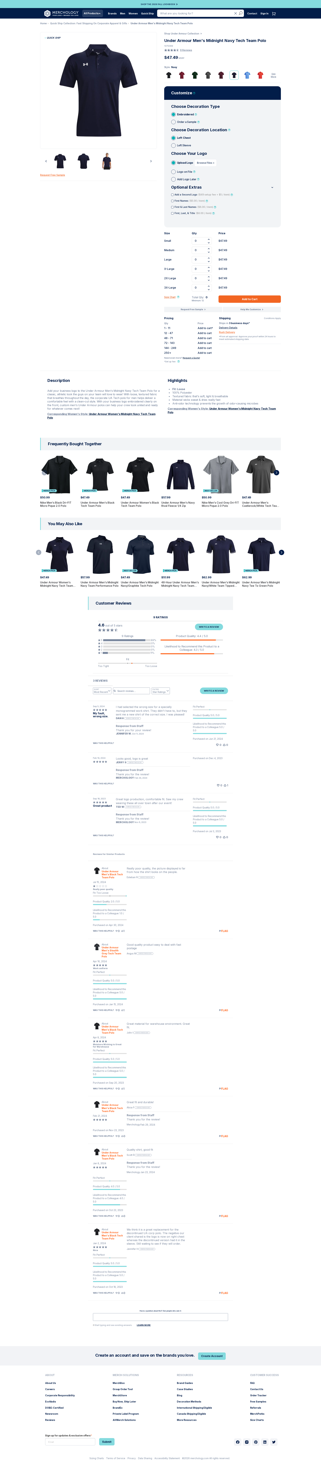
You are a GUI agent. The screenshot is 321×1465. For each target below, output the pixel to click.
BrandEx (119, 1407)
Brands (112, 13)
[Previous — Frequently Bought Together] (44, 472)
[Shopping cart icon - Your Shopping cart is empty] (274, 17)
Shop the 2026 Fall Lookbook (158, 4)
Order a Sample (187, 122)
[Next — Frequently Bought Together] (276, 472)
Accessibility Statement (167, 1458)
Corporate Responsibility (61, 1395)
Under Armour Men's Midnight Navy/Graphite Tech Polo (140, 584)
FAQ (254, 1383)
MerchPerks (259, 1413)
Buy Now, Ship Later (126, 1401)
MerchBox (120, 1383)
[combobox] (102, 691)
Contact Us (258, 1389)
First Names (190, 200)
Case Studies (186, 1389)
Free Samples (259, 1401)
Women (133, 13)
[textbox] (160, 1317)
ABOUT (50, 1375)
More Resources (188, 1420)
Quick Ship (147, 13)
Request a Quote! (191, 358)
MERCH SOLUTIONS (126, 1375)
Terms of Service (115, 1458)
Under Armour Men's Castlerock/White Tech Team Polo (260, 506)
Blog (181, 1395)
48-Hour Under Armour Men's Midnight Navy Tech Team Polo (180, 585)
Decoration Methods (190, 1401)
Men (122, 13)
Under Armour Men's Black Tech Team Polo (98, 504)
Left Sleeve (184, 145)
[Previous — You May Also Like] (38, 552)
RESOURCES (185, 1375)
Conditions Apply (272, 318)
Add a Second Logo (202, 194)
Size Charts (258, 1420)
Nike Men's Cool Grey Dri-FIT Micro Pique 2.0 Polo (220, 504)
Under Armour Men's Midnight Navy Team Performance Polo (100, 584)
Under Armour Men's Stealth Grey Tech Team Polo (111, 952)
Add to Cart (249, 299)
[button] (127, 640)
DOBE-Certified (56, 1407)
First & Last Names (194, 206)
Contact (252, 13)
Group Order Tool (124, 1389)
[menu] (61, 1399)
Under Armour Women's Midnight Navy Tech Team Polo (56, 585)
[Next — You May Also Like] (281, 552)
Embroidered (185, 114)
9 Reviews (186, 50)
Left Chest (184, 137)
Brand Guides (186, 1383)
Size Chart (170, 297)
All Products (91, 13)
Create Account (212, 1356)
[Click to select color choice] (168, 75)
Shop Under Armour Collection (181, 33)
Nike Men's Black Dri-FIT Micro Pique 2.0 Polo (55, 504)
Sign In (264, 13)
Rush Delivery (227, 332)
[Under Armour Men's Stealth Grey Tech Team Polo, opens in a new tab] (97, 950)
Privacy (132, 1458)
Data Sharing (145, 1458)
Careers (51, 1389)
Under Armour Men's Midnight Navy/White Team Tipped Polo (221, 585)
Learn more (144, 1325)
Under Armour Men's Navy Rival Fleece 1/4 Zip (178, 504)
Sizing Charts (96, 1458)
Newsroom (53, 1413)
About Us (52, 1383)
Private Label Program (127, 1413)
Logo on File (184, 171)
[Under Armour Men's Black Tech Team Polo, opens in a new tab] (97, 873)
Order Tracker (259, 1395)
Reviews (51, 1420)
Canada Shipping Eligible (193, 1413)
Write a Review (209, 626)
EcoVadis (52, 1401)
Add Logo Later (186, 179)
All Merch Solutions (126, 1420)
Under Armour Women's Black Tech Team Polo (140, 504)
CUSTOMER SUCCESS (264, 1375)
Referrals (257, 1407)
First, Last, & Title (193, 213)
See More (273, 75)
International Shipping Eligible (196, 1407)
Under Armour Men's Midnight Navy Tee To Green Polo (261, 584)
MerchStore (121, 1395)
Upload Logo (185, 162)
